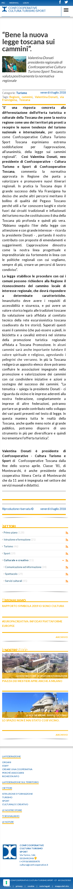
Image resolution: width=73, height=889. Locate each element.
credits (7, 886)
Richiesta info (10, 776)
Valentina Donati (46, 97)
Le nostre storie (26, 676)
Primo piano (14, 532)
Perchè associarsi (13, 772)
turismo (7, 797)
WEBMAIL (14, 3)
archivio (62, 637)
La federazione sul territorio (20, 782)
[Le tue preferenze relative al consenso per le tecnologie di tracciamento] (6, 882)
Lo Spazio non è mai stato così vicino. (30, 720)
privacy (19, 886)
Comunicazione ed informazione (26, 567)
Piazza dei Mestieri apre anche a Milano (32, 681)
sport (5, 800)
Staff (5, 765)
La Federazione (11, 756)
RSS (67, 533)
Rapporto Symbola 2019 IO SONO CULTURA (33, 606)
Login (26, 3)
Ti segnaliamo (10, 816)
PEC (3, 3)
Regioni (14, 97)
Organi (6, 762)
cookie (31, 886)
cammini (27, 97)
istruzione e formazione (17, 793)
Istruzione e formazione (20, 539)
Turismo (21, 93)
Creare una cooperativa (17, 769)
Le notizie (8, 821)
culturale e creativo (15, 804)
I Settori (7, 787)
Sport (9, 553)
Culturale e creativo (19, 560)
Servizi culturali (16, 580)
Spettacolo (14, 573)
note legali (45, 886)
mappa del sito (62, 886)
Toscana (24, 100)
